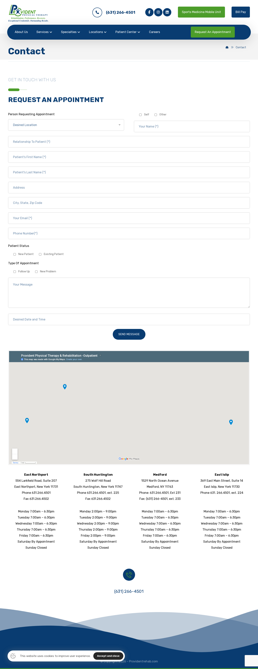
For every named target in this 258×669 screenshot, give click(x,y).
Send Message (129, 334)
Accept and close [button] (108, 655)
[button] (149, 12)
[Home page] (227, 47)
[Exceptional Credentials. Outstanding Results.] (28, 13)
